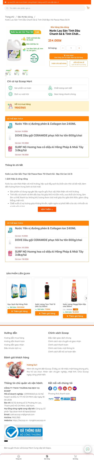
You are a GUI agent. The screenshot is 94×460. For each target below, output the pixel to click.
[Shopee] (70, 388)
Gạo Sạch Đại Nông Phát (17, 304)
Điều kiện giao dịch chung (59, 338)
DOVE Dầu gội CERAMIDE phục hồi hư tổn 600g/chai (48, 135)
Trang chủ (9, 17)
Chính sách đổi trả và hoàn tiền (62, 351)
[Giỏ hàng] (88, 8)
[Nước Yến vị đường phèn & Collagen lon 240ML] (10, 127)
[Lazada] (75, 388)
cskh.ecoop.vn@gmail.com (22, 414)
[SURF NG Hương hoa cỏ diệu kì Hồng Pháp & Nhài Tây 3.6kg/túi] (10, 150)
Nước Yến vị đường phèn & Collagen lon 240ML (45, 123)
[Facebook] (50, 388)
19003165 (20, 107)
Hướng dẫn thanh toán (14, 341)
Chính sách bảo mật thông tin (61, 348)
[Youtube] (65, 388)
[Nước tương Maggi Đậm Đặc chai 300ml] (75, 291)
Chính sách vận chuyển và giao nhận (64, 341)
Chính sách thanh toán (58, 344)
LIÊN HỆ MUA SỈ (78, 62)
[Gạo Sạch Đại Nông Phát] (19, 291)
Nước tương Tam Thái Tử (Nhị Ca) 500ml (45, 305)
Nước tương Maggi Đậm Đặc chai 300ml (74, 305)
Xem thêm (46, 209)
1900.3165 (16, 417)
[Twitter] (55, 388)
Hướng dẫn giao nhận (14, 344)
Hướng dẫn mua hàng (14, 338)
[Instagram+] (60, 388)
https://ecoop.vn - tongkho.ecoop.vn (29, 420)
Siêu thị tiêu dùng (25, 17)
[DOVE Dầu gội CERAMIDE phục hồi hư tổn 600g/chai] (10, 139)
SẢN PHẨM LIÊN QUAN (18, 273)
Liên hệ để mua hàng (79, 64)
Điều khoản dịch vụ (12, 348)
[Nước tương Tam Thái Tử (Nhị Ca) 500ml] (47, 291)
